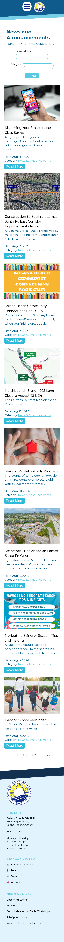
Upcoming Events (17, 899)
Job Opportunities (17, 917)
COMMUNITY (14, 43)
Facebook (16, 870)
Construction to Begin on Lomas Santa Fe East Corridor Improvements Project (31, 221)
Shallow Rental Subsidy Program (31, 471)
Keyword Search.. (25, 51)
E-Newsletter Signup (22, 864)
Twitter (15, 876)
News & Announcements (34, 160)
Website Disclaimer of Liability (24, 923)
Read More (14, 166)
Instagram (16, 882)
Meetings (12, 905)
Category (15, 64)
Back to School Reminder (25, 720)
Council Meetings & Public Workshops (28, 911)
